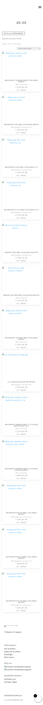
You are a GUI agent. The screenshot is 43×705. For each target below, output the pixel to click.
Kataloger (8, 654)
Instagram (26, 669)
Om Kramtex (10, 649)
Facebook (26, 667)
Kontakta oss (10, 679)
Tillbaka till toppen (13, 632)
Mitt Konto (9, 657)
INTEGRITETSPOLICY (13, 695)
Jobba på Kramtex (12, 651)
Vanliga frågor (10, 682)
